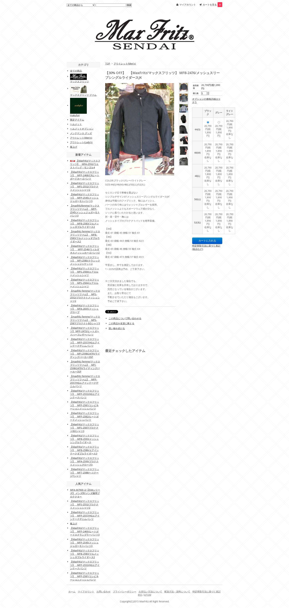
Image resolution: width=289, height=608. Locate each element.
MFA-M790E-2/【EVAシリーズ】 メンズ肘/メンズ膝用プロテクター (85, 493)
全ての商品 (76, 70)
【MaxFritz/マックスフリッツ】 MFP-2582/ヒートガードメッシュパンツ (84, 416)
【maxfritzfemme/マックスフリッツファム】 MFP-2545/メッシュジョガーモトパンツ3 (85, 210)
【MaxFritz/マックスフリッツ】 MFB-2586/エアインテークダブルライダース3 (84, 450)
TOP (107, 63)
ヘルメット (76, 124)
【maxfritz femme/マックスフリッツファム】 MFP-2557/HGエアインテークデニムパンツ (85, 381)
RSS (140, 594)
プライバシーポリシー (124, 591)
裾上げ (73, 146)
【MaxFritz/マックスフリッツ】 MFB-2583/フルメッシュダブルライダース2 (84, 223)
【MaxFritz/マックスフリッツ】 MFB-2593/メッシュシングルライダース (84, 439)
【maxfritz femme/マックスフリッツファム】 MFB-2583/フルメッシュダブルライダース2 (85, 236)
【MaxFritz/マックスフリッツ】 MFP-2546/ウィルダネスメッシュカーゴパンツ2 (85, 249)
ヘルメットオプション (81, 128)
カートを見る (212, 4)
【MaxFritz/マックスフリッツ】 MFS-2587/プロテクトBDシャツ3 (84, 428)
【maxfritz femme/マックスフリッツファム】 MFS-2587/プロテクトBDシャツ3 (85, 320)
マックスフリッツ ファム (83, 94)
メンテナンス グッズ (81, 133)
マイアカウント (187, 4)
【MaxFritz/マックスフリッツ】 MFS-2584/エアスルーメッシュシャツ (84, 272)
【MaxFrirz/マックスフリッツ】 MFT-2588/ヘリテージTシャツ (84, 473)
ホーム (71, 591)
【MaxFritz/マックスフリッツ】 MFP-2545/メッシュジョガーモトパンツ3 (84, 198)
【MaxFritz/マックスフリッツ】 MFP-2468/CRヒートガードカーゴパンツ (84, 175)
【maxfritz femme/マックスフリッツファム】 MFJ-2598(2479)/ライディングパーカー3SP (85, 366)
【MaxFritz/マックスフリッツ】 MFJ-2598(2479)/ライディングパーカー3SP (85, 354)
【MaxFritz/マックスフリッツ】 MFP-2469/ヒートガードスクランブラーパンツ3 (85, 531)
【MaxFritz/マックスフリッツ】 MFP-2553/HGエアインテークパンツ (85, 394)
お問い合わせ (104, 591)
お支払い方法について (150, 591)
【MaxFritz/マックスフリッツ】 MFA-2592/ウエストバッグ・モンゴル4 (85, 164)
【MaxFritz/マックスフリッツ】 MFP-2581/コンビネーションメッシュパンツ (84, 405)
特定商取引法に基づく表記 (206, 591)
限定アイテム (77, 119)
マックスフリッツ (79, 81)
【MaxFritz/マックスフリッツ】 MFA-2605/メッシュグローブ (84, 309)
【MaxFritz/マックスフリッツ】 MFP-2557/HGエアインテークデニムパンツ (85, 342)
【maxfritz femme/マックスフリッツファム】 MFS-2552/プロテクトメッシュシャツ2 (85, 295)
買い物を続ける (117, 328)
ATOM (147, 594)
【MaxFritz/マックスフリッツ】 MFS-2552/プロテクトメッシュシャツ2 (84, 186)
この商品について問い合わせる (125, 318)
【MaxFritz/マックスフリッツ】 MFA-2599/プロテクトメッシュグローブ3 (84, 461)
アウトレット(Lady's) (81, 142)
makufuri (75, 115)
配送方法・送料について (177, 591)
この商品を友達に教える (121, 323)
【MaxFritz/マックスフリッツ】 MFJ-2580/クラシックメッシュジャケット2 (85, 260)
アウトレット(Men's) (125, 63)
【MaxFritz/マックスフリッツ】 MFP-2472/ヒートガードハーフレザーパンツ (84, 331)
